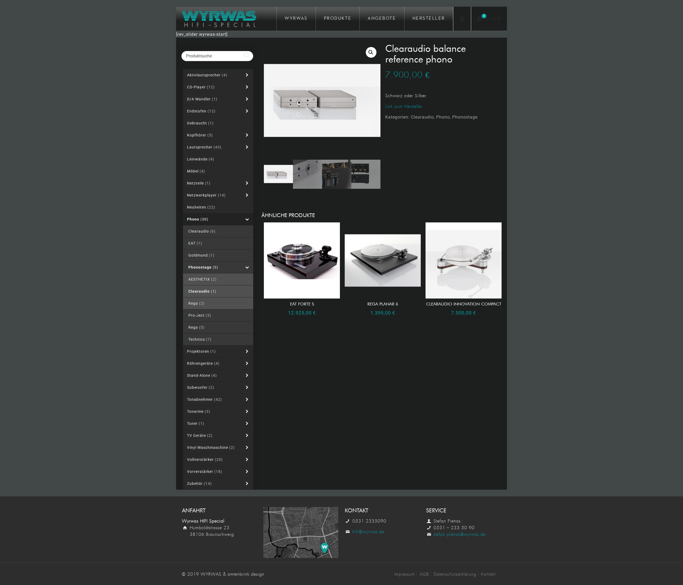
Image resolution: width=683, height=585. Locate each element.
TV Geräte (200, 435)
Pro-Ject (199, 315)
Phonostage (465, 117)
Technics (200, 339)
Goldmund (201, 255)
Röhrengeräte (203, 363)
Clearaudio (422, 117)
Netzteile (199, 183)
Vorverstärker (204, 471)
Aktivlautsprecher (207, 75)
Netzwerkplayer (206, 195)
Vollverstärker (205, 459)
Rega (196, 303)
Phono (443, 117)
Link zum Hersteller (403, 106)
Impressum (404, 574)
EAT (195, 243)
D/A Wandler (202, 99)
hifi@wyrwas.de (368, 532)
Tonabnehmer (204, 399)
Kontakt (488, 574)
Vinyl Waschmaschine (211, 447)
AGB (424, 574)
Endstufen (201, 111)
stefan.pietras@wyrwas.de (460, 534)
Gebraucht (200, 123)
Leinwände (200, 159)
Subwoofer (200, 387)
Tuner (195, 423)
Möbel (196, 171)
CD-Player (201, 87)
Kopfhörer (200, 135)
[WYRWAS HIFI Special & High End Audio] (218, 19)
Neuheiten (201, 207)
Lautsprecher (204, 147)
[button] (371, 52)
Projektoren (201, 351)
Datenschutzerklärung (455, 574)
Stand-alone (202, 375)
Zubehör (199, 483)
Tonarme (198, 411)
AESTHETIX (202, 279)
